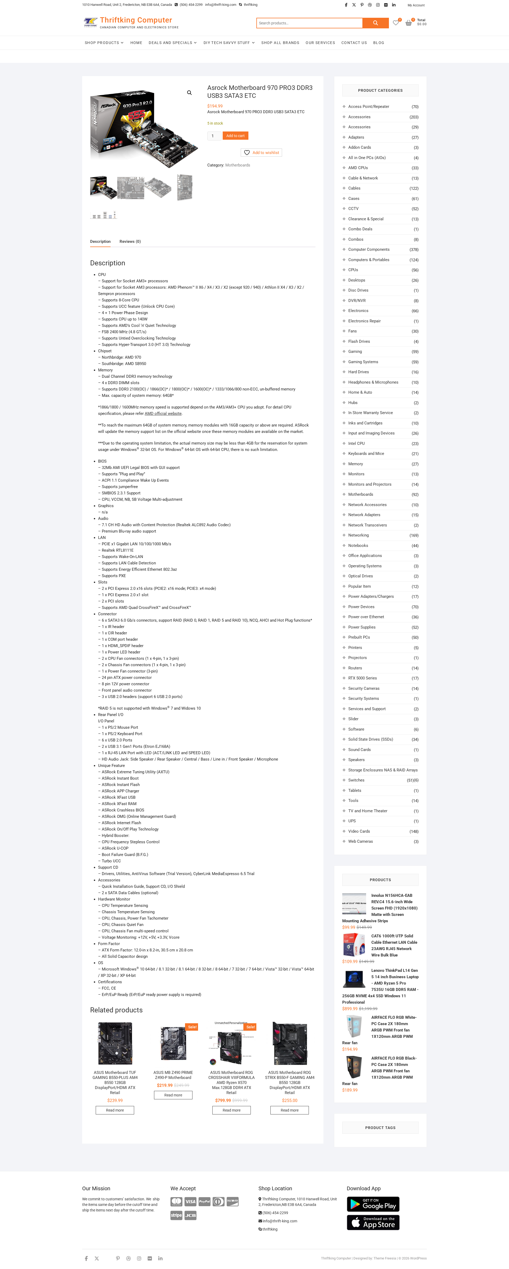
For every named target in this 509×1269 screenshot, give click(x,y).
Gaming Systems (363, 361)
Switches (356, 780)
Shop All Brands (280, 43)
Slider (353, 719)
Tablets (354, 790)
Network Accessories (367, 504)
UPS (352, 821)
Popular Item (359, 586)
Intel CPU (356, 443)
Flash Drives (359, 341)
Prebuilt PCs (359, 637)
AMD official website (163, 413)
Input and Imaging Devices (371, 433)
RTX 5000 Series (362, 678)
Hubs (353, 402)
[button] (189, 93)
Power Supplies (362, 627)
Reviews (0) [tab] (130, 241)
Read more (115, 1110)
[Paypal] (204, 1202)
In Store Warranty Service (370, 412)
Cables (354, 188)
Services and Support (367, 708)
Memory (355, 464)
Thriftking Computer (136, 20)
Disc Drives (358, 290)
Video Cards (359, 831)
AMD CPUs (358, 167)
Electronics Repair (364, 321)
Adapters (356, 137)
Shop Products (102, 43)
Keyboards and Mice (366, 453)
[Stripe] (176, 1216)
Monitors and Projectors (370, 484)
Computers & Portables (368, 259)
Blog (379, 43)
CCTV (353, 208)
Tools (353, 800)
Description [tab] (100, 241)
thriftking (250, 5)
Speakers (356, 759)
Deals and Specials (170, 43)
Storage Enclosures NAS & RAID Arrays (383, 770)
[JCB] (190, 1216)
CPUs (353, 269)
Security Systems (363, 698)
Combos (355, 239)
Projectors (357, 657)
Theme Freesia (385, 1258)
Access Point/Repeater (368, 106)
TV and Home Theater (367, 811)
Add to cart (235, 136)
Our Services (320, 43)
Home (136, 43)
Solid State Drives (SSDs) (370, 739)
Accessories (359, 117)
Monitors (356, 474)
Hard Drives (358, 372)
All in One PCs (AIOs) (367, 157)
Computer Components (369, 249)
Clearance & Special (366, 219)
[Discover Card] (233, 1202)
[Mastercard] (176, 1202)
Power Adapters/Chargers (371, 596)
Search (375, 23)
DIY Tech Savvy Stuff (227, 43)
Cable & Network (363, 178)
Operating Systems (365, 566)
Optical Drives (360, 576)
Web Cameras (360, 841)
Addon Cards (359, 147)
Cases (353, 198)
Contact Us (354, 43)
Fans (352, 331)
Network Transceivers (367, 525)
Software (356, 729)
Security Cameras (364, 688)
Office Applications (365, 555)
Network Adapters (364, 514)
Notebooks (358, 545)
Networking (358, 535)
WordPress (418, 1258)
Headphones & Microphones (373, 382)
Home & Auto (360, 392)
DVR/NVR (357, 300)
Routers (355, 668)
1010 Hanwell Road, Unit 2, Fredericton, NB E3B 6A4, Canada (127, 5)
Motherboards (237, 165)
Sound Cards (359, 749)
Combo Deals (360, 229)
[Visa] (190, 1202)
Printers (355, 647)
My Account (416, 5)
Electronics (358, 310)
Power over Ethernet (366, 616)
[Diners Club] (219, 1202)
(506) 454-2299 (191, 5)
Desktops (356, 280)
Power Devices (361, 606)
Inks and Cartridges (365, 423)
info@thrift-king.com (220, 5)
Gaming (355, 351)
